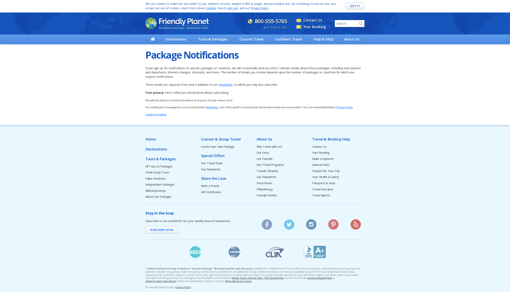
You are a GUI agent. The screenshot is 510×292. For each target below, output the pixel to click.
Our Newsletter (211, 169)
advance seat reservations (160, 281)
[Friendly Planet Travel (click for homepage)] (177, 23)
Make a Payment (322, 158)
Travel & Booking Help (331, 139)
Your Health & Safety (325, 177)
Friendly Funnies (267, 195)
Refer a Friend (210, 186)
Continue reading (155, 114)
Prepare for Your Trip (326, 171)
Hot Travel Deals (212, 163)
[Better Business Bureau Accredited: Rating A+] (315, 252)
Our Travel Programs (270, 164)
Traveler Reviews (267, 171)
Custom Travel (251, 39)
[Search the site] (361, 23)
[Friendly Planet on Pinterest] (333, 223)
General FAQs (321, 164)
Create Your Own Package (217, 146)
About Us (351, 39)
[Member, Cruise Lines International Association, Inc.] (275, 252)
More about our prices (238, 281)
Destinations (175, 39)
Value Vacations (155, 178)
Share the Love (213, 178)
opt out (233, 8)
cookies (211, 8)
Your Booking (321, 152)
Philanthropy (265, 189)
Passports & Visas (323, 183)
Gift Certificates (211, 192)
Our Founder (265, 158)
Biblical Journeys (155, 190)
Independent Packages (160, 184)
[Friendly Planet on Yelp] (355, 223)
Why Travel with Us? (269, 146)
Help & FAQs (323, 39)
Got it (355, 6)
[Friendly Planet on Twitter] (289, 223)
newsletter (226, 85)
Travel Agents (321, 195)
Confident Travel (288, 39)
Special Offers (213, 155)
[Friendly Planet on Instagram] (311, 223)
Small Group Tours (157, 172)
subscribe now (161, 230)
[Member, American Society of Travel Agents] (195, 252)
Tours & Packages (213, 39)
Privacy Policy (259, 8)
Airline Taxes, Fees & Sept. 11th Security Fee (258, 278)
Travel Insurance (322, 189)
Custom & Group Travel (220, 139)
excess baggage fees (319, 278)
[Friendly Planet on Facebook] (267, 223)
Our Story (263, 152)
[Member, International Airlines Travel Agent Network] (235, 252)
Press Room (264, 183)
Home (150, 139)
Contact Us (319, 146)
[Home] (153, 39)
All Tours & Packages (158, 166)
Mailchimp (212, 107)
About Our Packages (158, 196)
